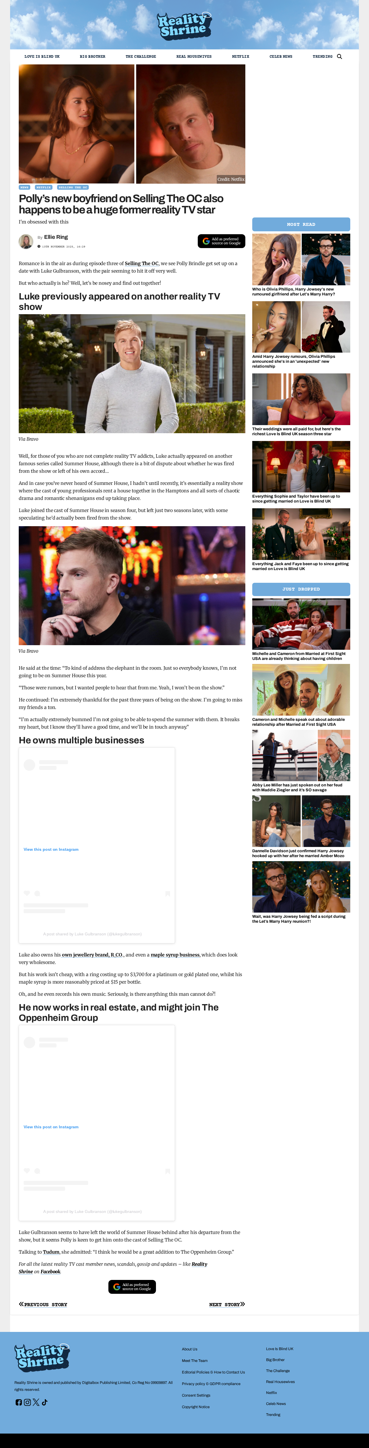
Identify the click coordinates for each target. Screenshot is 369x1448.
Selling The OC (73, 187)
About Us (189, 1349)
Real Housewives (194, 57)
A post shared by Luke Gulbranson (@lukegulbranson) (92, 934)
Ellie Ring (56, 237)
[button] (339, 56)
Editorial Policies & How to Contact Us (213, 1372)
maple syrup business (175, 955)
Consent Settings (196, 1395)
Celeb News (281, 57)
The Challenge (141, 57)
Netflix (240, 57)
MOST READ (301, 225)
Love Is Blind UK (42, 57)
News (24, 187)
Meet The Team (195, 1361)
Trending (322, 57)
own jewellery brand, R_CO (91, 955)
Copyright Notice (196, 1407)
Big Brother (93, 57)
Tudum (51, 1252)
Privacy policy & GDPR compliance (211, 1384)
